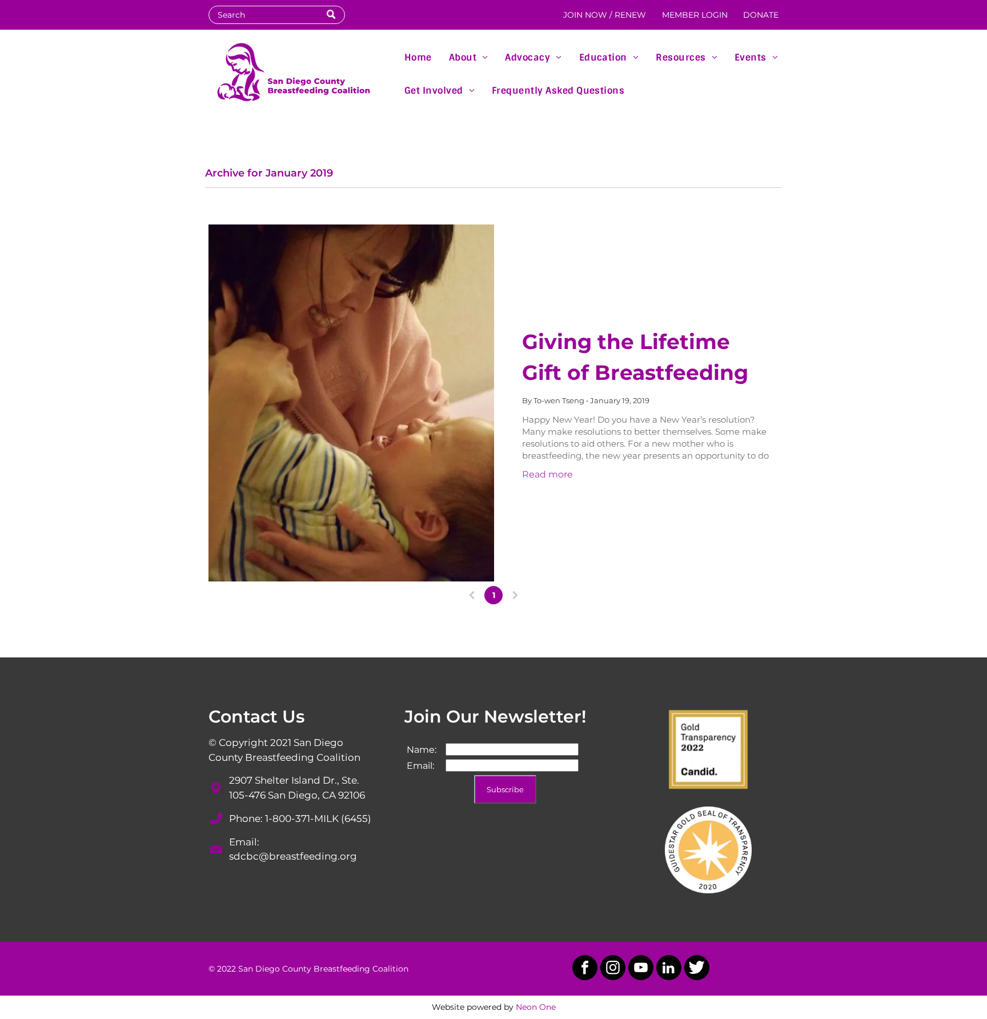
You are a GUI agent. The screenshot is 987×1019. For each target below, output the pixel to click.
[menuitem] (418, 56)
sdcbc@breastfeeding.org (293, 856)
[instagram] (612, 969)
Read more (547, 474)
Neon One (536, 1007)
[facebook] (584, 969)
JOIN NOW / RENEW (604, 15)
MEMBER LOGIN (695, 15)
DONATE (761, 15)
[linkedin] (668, 969)
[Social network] (696, 969)
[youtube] (640, 969)
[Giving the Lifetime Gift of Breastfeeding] (351, 402)
